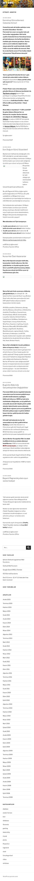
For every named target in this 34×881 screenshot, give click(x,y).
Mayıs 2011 (6, 685)
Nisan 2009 (7, 766)
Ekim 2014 (6, 627)
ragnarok (6, 848)
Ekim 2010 (6, 696)
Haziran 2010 (7, 712)
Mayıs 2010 (6, 716)
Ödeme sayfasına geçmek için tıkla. (14, 240)
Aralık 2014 (6, 619)
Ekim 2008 (6, 789)
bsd (4, 817)
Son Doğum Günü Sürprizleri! (15, 149)
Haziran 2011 (7, 681)
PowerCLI (6, 844)
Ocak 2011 (6, 689)
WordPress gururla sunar (10, 876)
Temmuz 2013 (7, 638)
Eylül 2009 (6, 747)
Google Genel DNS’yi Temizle (12, 570)
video (5, 859)
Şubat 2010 (6, 727)
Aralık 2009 (7, 735)
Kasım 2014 (7, 623)
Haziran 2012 (7, 650)
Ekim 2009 (6, 743)
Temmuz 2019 (7, 603)
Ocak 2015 (6, 615)
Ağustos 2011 (7, 673)
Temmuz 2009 (8, 754)
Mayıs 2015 (6, 611)
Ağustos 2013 (7, 634)
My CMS (8, 2)
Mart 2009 (6, 770)
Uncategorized (8, 855)
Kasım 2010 (7, 692)
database (6, 820)
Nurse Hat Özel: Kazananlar (14, 256)
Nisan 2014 (6, 630)
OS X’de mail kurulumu (10, 574)
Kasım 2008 (7, 785)
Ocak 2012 (6, 661)
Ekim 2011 (6, 669)
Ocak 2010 (6, 731)
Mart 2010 (6, 723)
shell (4, 851)
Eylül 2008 (6, 793)
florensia (6, 824)
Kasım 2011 (6, 665)
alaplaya (5, 809)
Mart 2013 (6, 642)
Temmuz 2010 (7, 708)
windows (6, 863)
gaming (5, 828)
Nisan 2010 (6, 720)
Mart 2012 (6, 658)
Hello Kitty (6, 832)
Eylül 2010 (6, 700)
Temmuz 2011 (7, 677)
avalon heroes (7, 813)
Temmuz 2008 (8, 797)
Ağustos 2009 (7, 751)
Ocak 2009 (6, 778)
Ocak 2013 (6, 646)
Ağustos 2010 (7, 704)
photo (5, 840)
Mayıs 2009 (7, 762)
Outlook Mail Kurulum (10, 566)
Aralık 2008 (7, 782)
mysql (5, 836)
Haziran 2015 (7, 607)
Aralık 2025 (7, 599)
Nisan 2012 (6, 654)
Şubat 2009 (7, 774)
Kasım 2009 (7, 739)
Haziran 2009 (7, 758)
